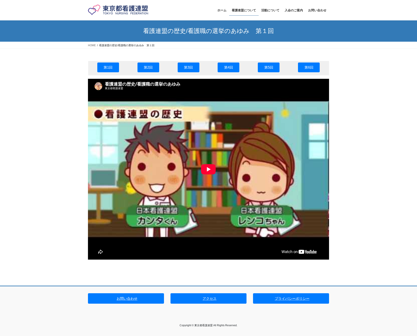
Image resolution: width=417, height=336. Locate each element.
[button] (108, 67)
